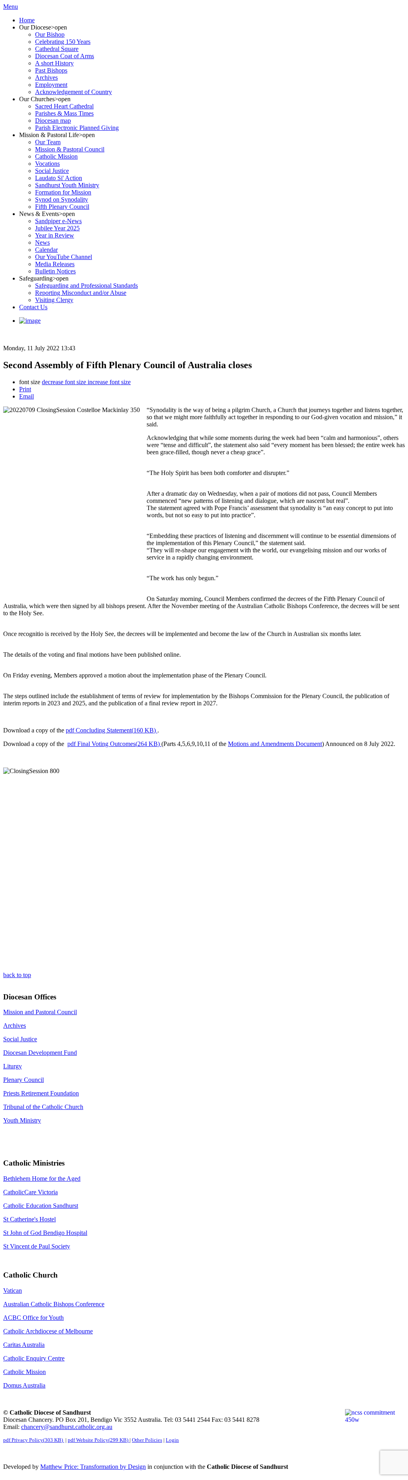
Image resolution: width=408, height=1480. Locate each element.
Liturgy (12, 1066)
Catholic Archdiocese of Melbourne (48, 1331)
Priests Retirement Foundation (41, 1093)
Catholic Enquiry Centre (34, 1358)
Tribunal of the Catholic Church (43, 1106)
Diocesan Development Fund (40, 1052)
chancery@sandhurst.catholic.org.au (66, 1426)
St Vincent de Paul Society (36, 1246)
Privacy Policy (33, 1440)
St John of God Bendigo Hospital (45, 1232)
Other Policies (147, 1440)
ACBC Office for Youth (33, 1317)
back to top (17, 975)
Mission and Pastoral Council (40, 1012)
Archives (14, 1025)
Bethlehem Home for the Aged (41, 1178)
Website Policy (98, 1440)
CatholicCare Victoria (30, 1192)
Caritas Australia (24, 1344)
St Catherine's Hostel (29, 1219)
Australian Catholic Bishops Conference (53, 1304)
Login (172, 1440)
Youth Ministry (22, 1120)
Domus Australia (24, 1385)
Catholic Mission (24, 1371)
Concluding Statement (111, 730)
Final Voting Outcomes (113, 743)
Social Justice (20, 1039)
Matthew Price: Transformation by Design (93, 1466)
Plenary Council (23, 1079)
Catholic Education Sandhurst (40, 1205)
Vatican (12, 1290)
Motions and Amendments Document (275, 743)
